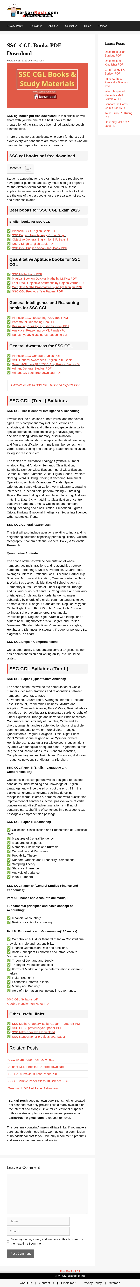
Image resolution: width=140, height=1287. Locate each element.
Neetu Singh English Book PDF (33, 243)
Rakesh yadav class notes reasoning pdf (39, 334)
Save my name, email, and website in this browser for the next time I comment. (47, 1241)
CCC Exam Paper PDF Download (31, 1059)
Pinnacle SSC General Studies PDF (36, 355)
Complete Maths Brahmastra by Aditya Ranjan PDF (47, 287)
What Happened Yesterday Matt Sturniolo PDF (115, 95)
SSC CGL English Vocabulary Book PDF (39, 248)
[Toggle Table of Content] (26, 169)
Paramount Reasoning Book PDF (34, 322)
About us (53, 25)
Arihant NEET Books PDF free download (36, 1067)
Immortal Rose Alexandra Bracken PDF (116, 82)
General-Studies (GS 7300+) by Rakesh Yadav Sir (46, 364)
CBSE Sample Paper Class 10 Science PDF (38, 1081)
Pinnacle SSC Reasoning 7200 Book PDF (40, 317)
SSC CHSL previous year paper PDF (37, 1028)
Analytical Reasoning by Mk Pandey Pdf (39, 330)
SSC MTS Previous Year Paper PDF (33, 1074)
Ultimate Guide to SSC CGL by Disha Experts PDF (45, 385)
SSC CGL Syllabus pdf (22, 999)
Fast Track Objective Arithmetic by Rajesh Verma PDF (49, 283)
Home (87, 25)
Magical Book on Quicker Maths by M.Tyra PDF (44, 278)
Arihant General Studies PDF (32, 368)
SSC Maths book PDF (27, 274)
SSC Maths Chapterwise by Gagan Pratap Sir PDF (46, 1023)
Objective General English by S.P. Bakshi (40, 239)
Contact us (71, 25)
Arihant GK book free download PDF (37, 372)
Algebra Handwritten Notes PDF (29, 1003)
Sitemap (102, 25)
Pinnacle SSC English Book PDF (34, 231)
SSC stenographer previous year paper (38, 1036)
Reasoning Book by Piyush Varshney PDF (40, 326)
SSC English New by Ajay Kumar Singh (39, 235)
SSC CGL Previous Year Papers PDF (37, 291)
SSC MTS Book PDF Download (33, 1032)
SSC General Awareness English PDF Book (42, 360)
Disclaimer (36, 25)
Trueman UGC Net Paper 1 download (33, 1088)
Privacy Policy (15, 25)
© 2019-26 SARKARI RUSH (70, 1276)
